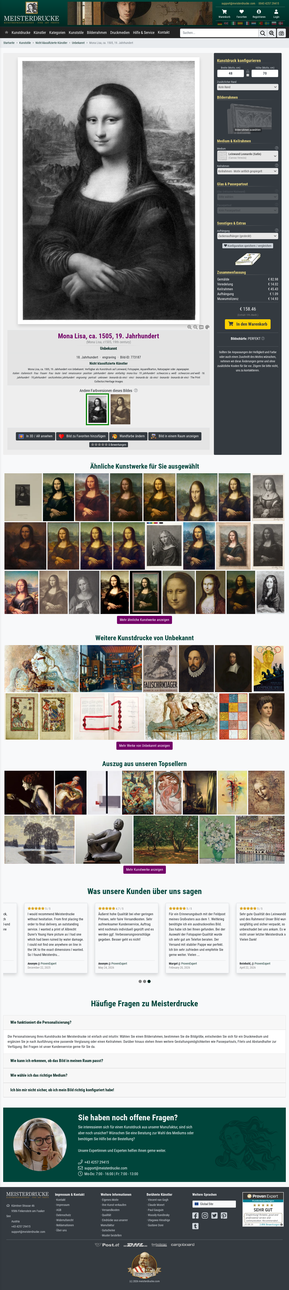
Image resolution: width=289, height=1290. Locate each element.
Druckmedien (120, 33)
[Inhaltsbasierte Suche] (271, 33)
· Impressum (62, 1205)
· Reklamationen (64, 1225)
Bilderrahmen (97, 33)
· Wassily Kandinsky (158, 1215)
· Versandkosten (110, 1210)
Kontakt (163, 32)
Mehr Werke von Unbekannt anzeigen (144, 746)
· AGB (58, 1210)
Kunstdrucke (21, 33)
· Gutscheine (108, 1230)
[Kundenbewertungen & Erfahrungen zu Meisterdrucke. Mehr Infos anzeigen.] (263, 1209)
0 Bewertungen (117, 444)
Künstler (40, 33)
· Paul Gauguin (155, 1210)
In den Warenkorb (250, 324)
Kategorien (57, 33)
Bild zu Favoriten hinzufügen (85, 436)
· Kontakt (60, 1200)
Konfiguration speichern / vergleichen (249, 245)
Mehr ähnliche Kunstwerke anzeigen (144, 620)
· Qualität (106, 1215)
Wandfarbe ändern (131, 436)
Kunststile (76, 33)
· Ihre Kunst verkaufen (113, 1205)
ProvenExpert (31, 963)
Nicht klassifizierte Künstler (51, 43)
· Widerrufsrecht (64, 1220)
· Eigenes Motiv (109, 1200)
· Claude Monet (155, 1205)
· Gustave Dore (155, 1225)
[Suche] (262, 33)
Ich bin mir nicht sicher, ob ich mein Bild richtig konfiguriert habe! (62, 1089)
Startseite (9, 43)
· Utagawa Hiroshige (158, 1220)
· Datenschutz (63, 1215)
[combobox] (247, 87)
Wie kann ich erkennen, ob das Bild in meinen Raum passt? (56, 1060)
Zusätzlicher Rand (226, 81)
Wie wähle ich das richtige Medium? (38, 1075)
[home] (6, 33)
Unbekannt (78, 43)
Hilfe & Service (143, 33)
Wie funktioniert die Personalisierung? (41, 1022)
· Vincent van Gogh (157, 1200)
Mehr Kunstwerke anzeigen (144, 870)
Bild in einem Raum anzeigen (177, 436)
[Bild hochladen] (281, 33)
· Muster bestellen (111, 1235)
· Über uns (61, 1230)
